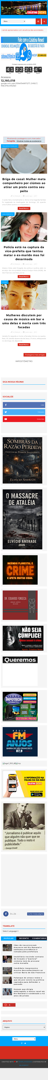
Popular (9, 938)
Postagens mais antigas (35, 355)
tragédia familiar (9, 146)
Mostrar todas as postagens (29, 141)
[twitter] (25, 1043)
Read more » (24, 208)
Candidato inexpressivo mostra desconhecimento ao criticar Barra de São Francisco (29, 970)
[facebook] (22, 1043)
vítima (4, 282)
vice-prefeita (7, 214)
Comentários (39, 938)
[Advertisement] (24, 111)
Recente (24, 938)
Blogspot (23, 1065)
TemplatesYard (25, 1062)
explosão (32, 30)
